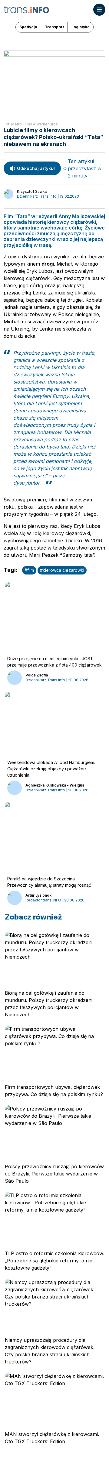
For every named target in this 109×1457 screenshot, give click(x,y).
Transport (54, 27)
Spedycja (28, 27)
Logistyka (80, 27)
